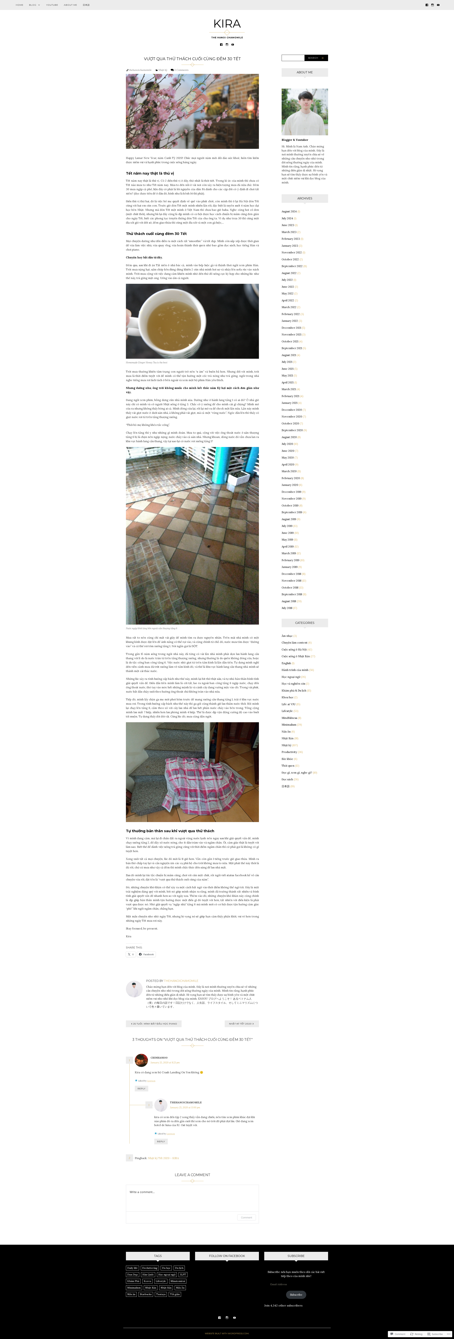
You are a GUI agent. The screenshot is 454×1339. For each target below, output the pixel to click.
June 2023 (288, 225)
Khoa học (288, 697)
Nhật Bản (288, 738)
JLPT (183, 1274)
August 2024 (289, 211)
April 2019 (288, 546)
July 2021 (287, 362)
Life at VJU (288, 704)
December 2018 (291, 574)
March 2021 (289, 389)
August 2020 (289, 437)
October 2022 (290, 259)
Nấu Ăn (286, 731)
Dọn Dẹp (132, 1274)
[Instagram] (432, 4)
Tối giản (175, 1294)
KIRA (227, 23)
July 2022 (287, 279)
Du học (166, 1268)
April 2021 (288, 382)
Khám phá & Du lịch (294, 690)
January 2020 (290, 485)
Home (19, 5)
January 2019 (290, 567)
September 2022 (292, 266)
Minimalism (289, 724)
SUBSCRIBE (296, 1256)
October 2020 (290, 423)
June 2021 (288, 368)
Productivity (289, 752)
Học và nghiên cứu (293, 683)
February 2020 (291, 478)
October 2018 (290, 587)
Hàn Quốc (148, 1274)
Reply (141, 1088)
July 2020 (287, 444)
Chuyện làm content (295, 642)
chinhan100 (159, 1057)
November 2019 (291, 498)
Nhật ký (162, 70)
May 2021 (287, 375)
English (286, 663)
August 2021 (289, 355)
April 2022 (288, 300)
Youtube (52, 5)
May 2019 (287, 539)
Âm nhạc (287, 636)
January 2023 (290, 245)
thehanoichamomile (140, 70)
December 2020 (292, 409)
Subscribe (296, 1294)
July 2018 (287, 608)
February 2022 (291, 314)
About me (70, 5)
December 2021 (291, 327)
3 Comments (181, 70)
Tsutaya (160, 1294)
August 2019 (289, 519)
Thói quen (288, 765)
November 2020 (292, 416)
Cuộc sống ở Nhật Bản (296, 656)
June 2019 (288, 533)
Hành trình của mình (295, 670)
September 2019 (292, 512)
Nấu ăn (131, 1294)
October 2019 (290, 505)
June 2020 (288, 450)
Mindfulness (289, 718)
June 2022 (288, 286)
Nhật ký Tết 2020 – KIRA (163, 1158)
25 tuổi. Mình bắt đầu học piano (155, 1023)
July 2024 (287, 218)
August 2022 (289, 273)
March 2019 (289, 553)
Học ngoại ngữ (291, 677)
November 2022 (292, 252)
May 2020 (288, 457)
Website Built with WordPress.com (227, 1333)
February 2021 (290, 396)
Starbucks (146, 1294)
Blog (32, 5)
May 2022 (288, 293)
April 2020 (288, 464)
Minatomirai (178, 1281)
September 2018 (292, 594)
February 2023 (291, 238)
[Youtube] (438, 4)
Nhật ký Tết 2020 (240, 1023)
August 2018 (289, 601)
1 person (151, 1080)
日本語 (86, 5)
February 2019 (290, 560)
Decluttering (149, 1268)
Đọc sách (287, 779)
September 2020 (292, 430)
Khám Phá (133, 1281)
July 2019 (287, 526)
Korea (147, 1281)
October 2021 (290, 341)
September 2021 (292, 348)
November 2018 (291, 580)
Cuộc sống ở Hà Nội (294, 649)
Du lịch (179, 1268)
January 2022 (290, 320)
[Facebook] (426, 4)
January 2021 (289, 403)
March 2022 (289, 307)
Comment (246, 1217)
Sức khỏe (287, 759)
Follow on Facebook (227, 1256)
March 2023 (289, 232)
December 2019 (291, 492)
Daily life (132, 1268)
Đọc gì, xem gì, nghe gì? (297, 772)
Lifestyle (287, 711)
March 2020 (289, 471)
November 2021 (291, 334)
